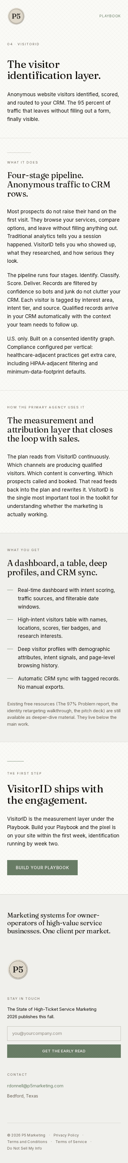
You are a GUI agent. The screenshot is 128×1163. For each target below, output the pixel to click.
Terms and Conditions (27, 1141)
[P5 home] (16, 16)
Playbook (110, 16)
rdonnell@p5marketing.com (35, 1086)
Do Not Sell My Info (24, 1148)
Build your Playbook (42, 867)
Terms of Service (71, 1141)
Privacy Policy (66, 1135)
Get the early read (64, 1051)
